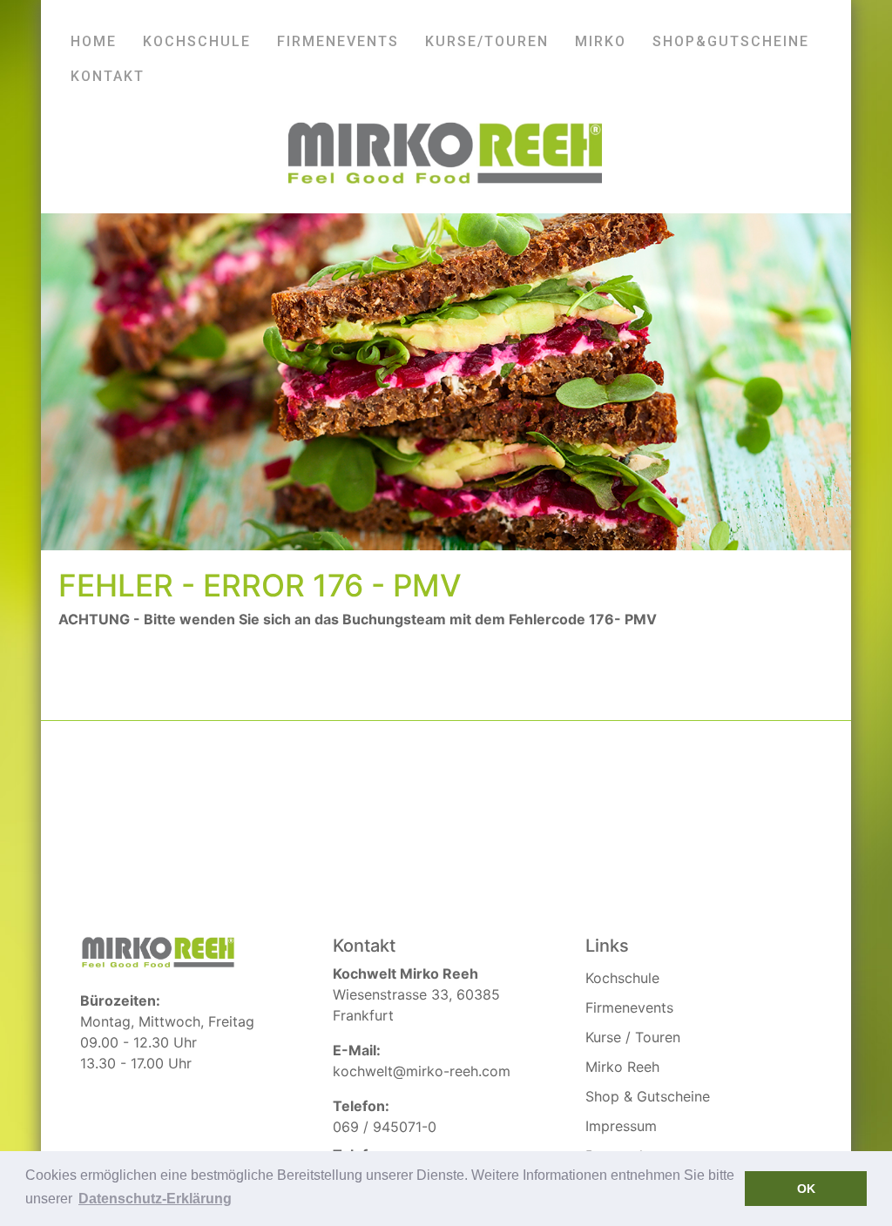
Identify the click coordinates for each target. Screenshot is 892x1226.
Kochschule (622, 978)
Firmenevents (629, 1007)
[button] (155, 1199)
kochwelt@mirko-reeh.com (421, 1071)
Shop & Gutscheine (647, 1096)
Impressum (621, 1126)
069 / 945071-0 (384, 1126)
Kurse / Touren (632, 1037)
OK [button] (806, 1189)
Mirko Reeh (622, 1066)
